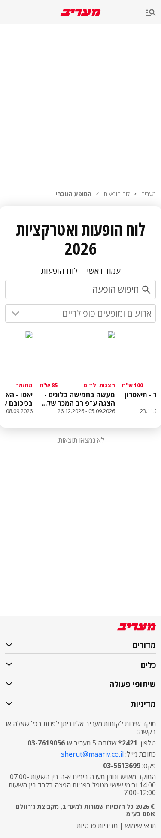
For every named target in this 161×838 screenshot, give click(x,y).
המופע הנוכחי (73, 194)
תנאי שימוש (140, 825)
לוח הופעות (116, 194)
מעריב (149, 194)
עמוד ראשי (104, 271)
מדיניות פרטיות (97, 825)
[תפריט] (153, 13)
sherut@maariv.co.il (92, 754)
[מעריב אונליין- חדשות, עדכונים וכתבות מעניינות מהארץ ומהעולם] (80, 12)
